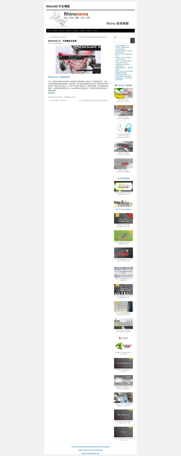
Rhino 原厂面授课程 (124, 85)
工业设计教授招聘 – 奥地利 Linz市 (57, 37)
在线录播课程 (124, 178)
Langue (95, 30)
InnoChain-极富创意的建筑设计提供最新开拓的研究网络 (93, 37)
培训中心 (61, 30)
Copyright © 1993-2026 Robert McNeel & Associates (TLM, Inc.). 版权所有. (90, 446)
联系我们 (89, 30)
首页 (49, 30)
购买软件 (55, 30)
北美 (89, 450)
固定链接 (67, 97)
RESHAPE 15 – (59, 77)
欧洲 (92, 450)
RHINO (80, 450)
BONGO (85, 450)
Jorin (61, 43)
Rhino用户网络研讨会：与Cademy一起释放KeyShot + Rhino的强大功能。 (123, 47)
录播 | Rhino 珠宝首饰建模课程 (123, 209)
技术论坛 (68, 30)
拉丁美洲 (97, 450)
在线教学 (75, 30)
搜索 (115, 37)
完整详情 (52, 93)
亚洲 (101, 450)
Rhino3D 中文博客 (58, 6)
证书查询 (82, 30)
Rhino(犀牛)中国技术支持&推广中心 (90, 453)
